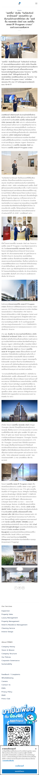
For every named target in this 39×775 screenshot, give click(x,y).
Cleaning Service (8, 628)
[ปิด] (36, 749)
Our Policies (6, 657)
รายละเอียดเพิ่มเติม (8, 760)
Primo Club (6, 699)
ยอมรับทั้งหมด (19, 771)
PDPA (4, 688)
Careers (5, 681)
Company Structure (9, 653)
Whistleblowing (7, 678)
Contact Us (6, 685)
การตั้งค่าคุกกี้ (19, 766)
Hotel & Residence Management (14, 625)
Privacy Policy (7, 692)
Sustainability (7, 664)
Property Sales (7, 614)
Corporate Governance (11, 660)
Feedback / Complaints (11, 674)
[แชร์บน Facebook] (16, 588)
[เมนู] (36, 3)
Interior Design (7, 632)
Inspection (6, 611)
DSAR (4, 695)
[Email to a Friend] (23, 588)
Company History (8, 646)
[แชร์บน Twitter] (19, 588)
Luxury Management (10, 618)
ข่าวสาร (20, 10)
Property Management (10, 621)
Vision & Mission (8, 650)
